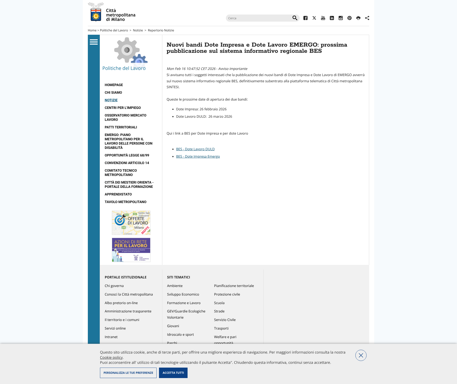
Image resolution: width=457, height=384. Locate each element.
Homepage (114, 85)
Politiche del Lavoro (114, 30)
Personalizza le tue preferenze (128, 373)
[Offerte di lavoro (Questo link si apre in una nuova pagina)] (131, 234)
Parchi (172, 343)
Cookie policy (111, 357)
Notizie (138, 30)
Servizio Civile (225, 320)
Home (92, 30)
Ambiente (175, 286)
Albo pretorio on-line (121, 303)
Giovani (173, 326)
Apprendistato (118, 194)
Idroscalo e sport (180, 334)
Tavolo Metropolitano (125, 202)
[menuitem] (131, 85)
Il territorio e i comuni (122, 320)
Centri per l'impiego (123, 108)
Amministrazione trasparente (128, 311)
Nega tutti (361, 355)
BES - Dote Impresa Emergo (198, 156)
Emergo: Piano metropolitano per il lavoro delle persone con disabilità (128, 141)
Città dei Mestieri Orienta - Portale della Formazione (129, 184)
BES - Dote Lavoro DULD (195, 149)
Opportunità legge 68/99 (127, 155)
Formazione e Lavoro (184, 303)
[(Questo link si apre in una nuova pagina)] (305, 18)
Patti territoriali (121, 127)
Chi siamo (113, 93)
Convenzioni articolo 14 (127, 163)
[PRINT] (358, 18)
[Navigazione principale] (94, 42)
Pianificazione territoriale (234, 286)
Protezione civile (227, 294)
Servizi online (115, 328)
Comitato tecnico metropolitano (121, 173)
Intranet (111, 337)
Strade (219, 311)
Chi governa (114, 286)
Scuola (219, 303)
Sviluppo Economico (183, 294)
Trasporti (221, 328)
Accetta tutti (173, 373)
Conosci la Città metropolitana (129, 294)
